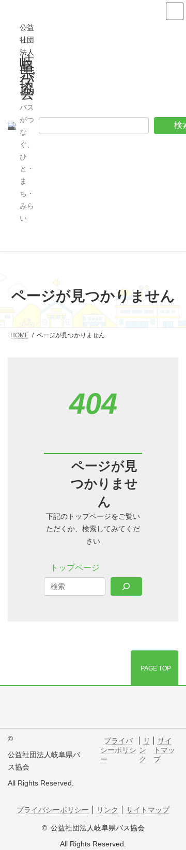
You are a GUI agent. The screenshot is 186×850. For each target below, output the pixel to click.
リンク (144, 750)
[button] (74, 567)
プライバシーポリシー (118, 750)
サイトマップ (164, 750)
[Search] (126, 586)
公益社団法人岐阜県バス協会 (98, 828)
